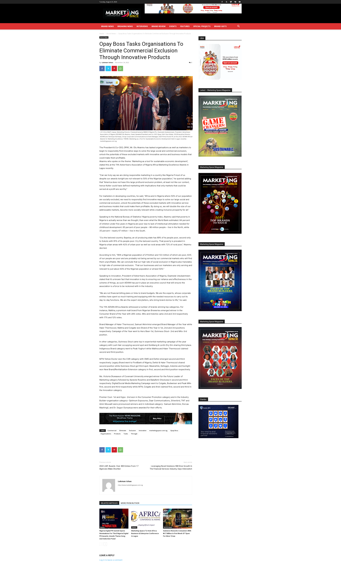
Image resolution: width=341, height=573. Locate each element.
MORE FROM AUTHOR (130, 503)
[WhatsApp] (120, 68)
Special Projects (201, 26)
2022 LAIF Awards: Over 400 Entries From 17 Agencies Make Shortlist (118, 467)
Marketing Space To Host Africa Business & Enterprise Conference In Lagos (145, 533)
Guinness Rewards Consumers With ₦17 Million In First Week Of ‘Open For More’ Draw (177, 533)
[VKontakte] (235, 2)
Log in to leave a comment (110, 560)
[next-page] (105, 544)
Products (117, 434)
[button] (238, 26)
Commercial (111, 430)
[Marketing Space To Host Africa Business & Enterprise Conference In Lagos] (145, 519)
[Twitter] (226, 2)
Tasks (125, 434)
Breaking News (125, 26)
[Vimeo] (231, 2)
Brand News (107, 26)
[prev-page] (101, 544)
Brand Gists (220, 26)
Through (134, 434)
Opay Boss (174, 430)
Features (185, 26)
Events (172, 26)
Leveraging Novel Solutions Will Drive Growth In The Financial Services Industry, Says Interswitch (171, 467)
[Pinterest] (114, 68)
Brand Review (159, 26)
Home (101, 33)
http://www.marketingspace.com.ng (130, 485)
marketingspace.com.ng (158, 430)
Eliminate (122, 430)
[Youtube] (240, 2)
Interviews (142, 26)
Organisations (106, 434)
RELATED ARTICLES (109, 503)
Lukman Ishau (107, 62)
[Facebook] (222, 2)
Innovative (142, 430)
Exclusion (132, 430)
